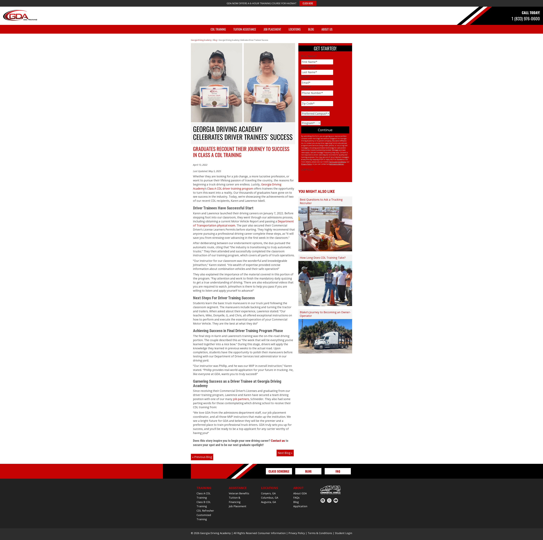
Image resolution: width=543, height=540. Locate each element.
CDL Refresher (205, 510)
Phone (306, 87)
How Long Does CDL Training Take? (322, 258)
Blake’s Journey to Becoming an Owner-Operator (325, 314)
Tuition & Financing (235, 500)
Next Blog (284, 453)
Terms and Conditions (337, 162)
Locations (295, 29)
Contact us (278, 440)
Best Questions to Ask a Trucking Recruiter (321, 201)
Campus (307, 108)
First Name (309, 56)
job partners (241, 399)
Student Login (343, 533)
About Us (326, 29)
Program (307, 118)
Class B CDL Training (204, 504)
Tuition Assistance (244, 29)
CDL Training (218, 29)
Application (300, 506)
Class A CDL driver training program (230, 188)
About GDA (300, 493)
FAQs (296, 497)
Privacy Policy (306, 164)
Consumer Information (272, 533)
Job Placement (272, 29)
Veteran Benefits (239, 493)
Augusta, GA (268, 502)
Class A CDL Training (204, 495)
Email (305, 77)
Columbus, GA (269, 497)
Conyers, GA (268, 493)
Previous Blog (203, 457)
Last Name (308, 66)
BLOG (308, 471)
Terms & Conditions (320, 533)
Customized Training (204, 517)
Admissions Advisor (336, 164)
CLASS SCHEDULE (279, 471)
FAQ (338, 471)
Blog (311, 29)
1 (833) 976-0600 (526, 18)
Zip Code (307, 98)
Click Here (308, 3)
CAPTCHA (307, 169)
